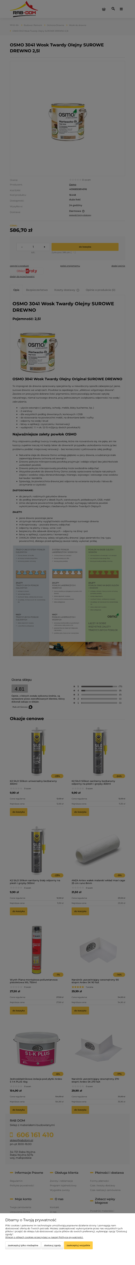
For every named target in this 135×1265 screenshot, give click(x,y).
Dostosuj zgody (52, 1245)
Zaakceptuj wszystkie (78, 1245)
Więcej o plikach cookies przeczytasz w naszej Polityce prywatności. (44, 1237)
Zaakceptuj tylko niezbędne (23, 1245)
